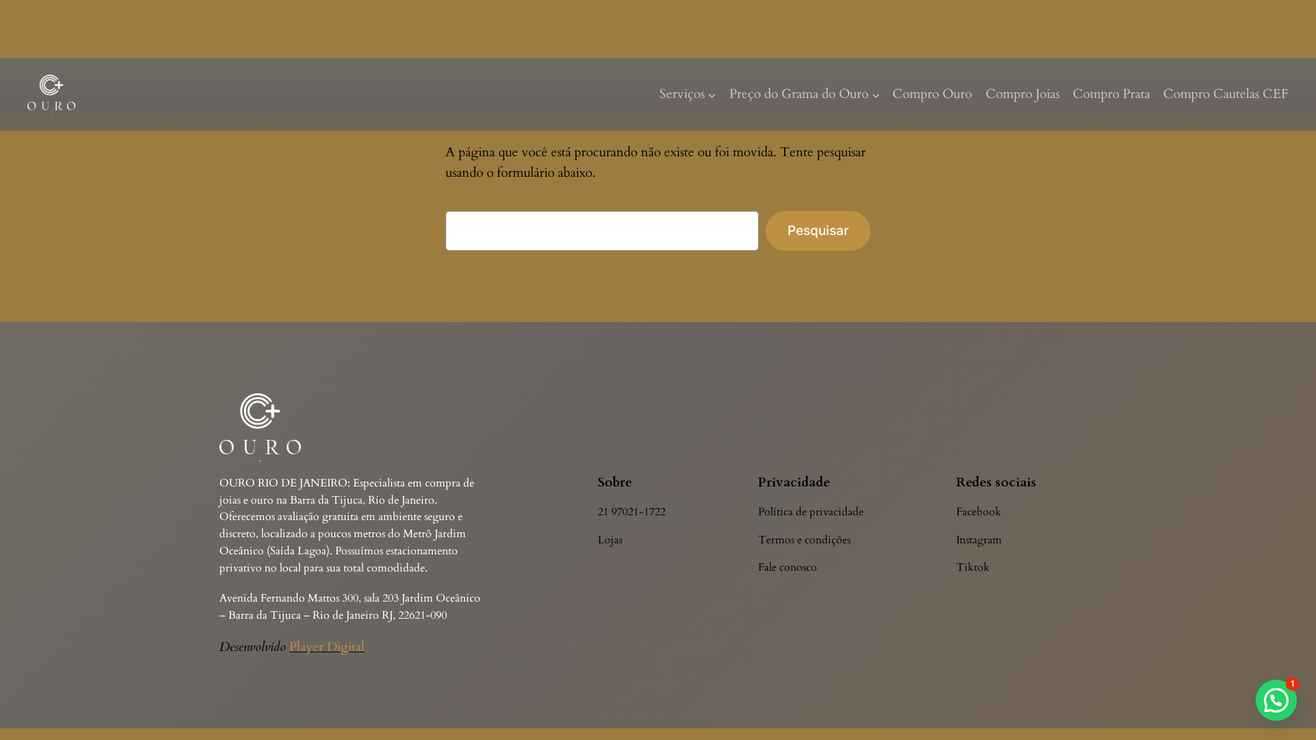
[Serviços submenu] (712, 94)
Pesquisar (818, 230)
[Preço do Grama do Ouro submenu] (876, 94)
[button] (1276, 700)
